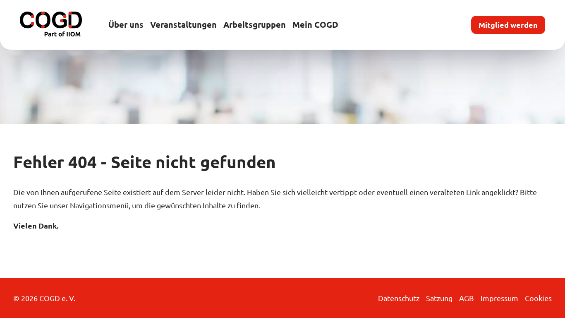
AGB (466, 298)
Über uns (126, 24)
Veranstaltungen (183, 24)
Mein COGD (315, 24)
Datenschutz (398, 298)
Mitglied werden (508, 24)
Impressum (499, 298)
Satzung (439, 298)
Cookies (538, 298)
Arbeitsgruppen (254, 24)
